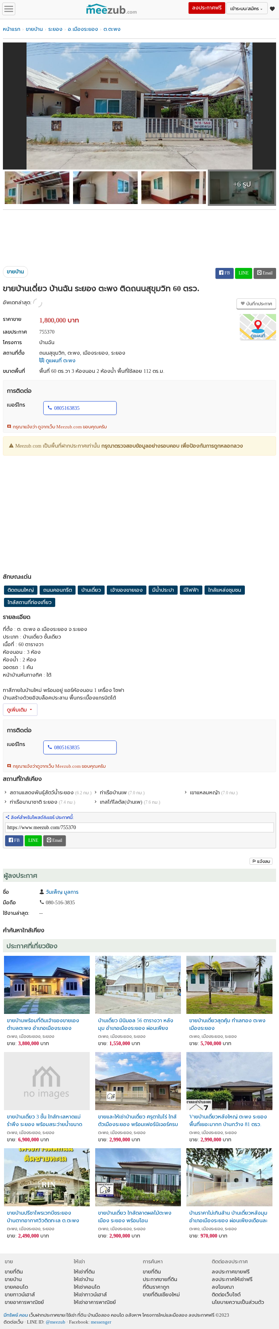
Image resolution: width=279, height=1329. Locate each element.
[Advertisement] (139, 235)
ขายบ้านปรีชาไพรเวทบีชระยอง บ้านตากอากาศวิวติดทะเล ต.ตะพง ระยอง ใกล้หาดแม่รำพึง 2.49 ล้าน (43, 1217)
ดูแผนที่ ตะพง (60, 360)
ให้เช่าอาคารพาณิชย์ (95, 1302)
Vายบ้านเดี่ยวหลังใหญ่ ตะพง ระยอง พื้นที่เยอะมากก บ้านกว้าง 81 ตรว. (228, 1120)
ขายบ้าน (34, 29)
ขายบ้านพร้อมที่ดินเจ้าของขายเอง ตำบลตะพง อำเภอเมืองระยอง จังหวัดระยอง (43, 1024)
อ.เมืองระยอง (83, 29)
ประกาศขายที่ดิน (160, 1279)
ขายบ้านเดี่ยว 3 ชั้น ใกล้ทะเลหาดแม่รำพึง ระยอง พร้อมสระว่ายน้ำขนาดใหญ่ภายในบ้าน (44, 1121)
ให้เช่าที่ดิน (84, 1272)
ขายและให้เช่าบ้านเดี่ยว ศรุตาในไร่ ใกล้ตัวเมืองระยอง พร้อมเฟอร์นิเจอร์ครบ (138, 1120)
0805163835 (67, 408)
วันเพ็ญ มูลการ (62, 892)
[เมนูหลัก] (8, 9)
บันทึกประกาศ (258, 303)
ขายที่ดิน (14, 1272)
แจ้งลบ (263, 861)
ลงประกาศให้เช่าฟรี (232, 1279)
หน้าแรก (11, 29)
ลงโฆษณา (223, 1287)
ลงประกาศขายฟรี (231, 1272)
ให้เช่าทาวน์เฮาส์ (90, 1294)
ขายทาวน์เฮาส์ (20, 1294)
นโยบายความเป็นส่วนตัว (238, 1302)
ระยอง (55, 29)
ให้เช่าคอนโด (87, 1287)
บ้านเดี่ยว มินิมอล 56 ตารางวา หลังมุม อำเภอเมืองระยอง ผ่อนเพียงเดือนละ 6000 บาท (135, 1024)
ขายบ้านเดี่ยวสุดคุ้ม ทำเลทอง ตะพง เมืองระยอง (227, 1024)
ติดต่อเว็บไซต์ (226, 1294)
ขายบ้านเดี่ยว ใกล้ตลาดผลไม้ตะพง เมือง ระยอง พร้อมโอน (134, 1216)
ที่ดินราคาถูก (156, 1287)
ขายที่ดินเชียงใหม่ (161, 1294)
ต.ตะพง (112, 29)
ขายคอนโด (16, 1287)
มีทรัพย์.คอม (16, 1315)
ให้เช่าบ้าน (84, 1279)
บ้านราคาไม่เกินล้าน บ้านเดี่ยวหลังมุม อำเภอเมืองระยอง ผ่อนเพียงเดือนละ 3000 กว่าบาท (228, 1217)
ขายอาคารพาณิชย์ (24, 1302)
